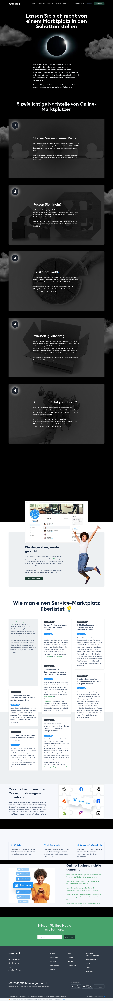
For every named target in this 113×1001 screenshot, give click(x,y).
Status (88, 963)
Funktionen (53, 961)
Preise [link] (64, 3)
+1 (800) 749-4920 (78, 3)
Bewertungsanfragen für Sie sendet (55, 767)
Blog (69, 953)
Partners (70, 961)
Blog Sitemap (90, 971)
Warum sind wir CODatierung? (45, 996)
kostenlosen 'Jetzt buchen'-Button (31, 812)
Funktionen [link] (50, 3)
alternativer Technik (66, 221)
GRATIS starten (69, 937)
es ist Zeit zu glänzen (34, 578)
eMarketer (55, 559)
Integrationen (54, 957)
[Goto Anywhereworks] (15, 970)
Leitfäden (70, 957)
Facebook (59, 656)
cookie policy (58, 999)
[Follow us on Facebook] (9, 963)
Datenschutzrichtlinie (92, 959)
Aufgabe (52, 953)
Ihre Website (48, 656)
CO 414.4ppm (32, 996)
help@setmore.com (14, 959)
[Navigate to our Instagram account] (12, 963)
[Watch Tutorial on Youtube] (18, 963)
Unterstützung (72, 965)
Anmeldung (89, 3)
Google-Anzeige (49, 696)
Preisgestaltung (54, 965)
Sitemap (88, 967)
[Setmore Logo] (14, 4)
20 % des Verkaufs (69, 282)
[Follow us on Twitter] (15, 963)
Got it (63, 999)
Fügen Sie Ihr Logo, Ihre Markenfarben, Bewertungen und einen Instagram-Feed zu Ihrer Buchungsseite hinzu (83, 897)
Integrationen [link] (41, 3)
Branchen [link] (58, 3)
